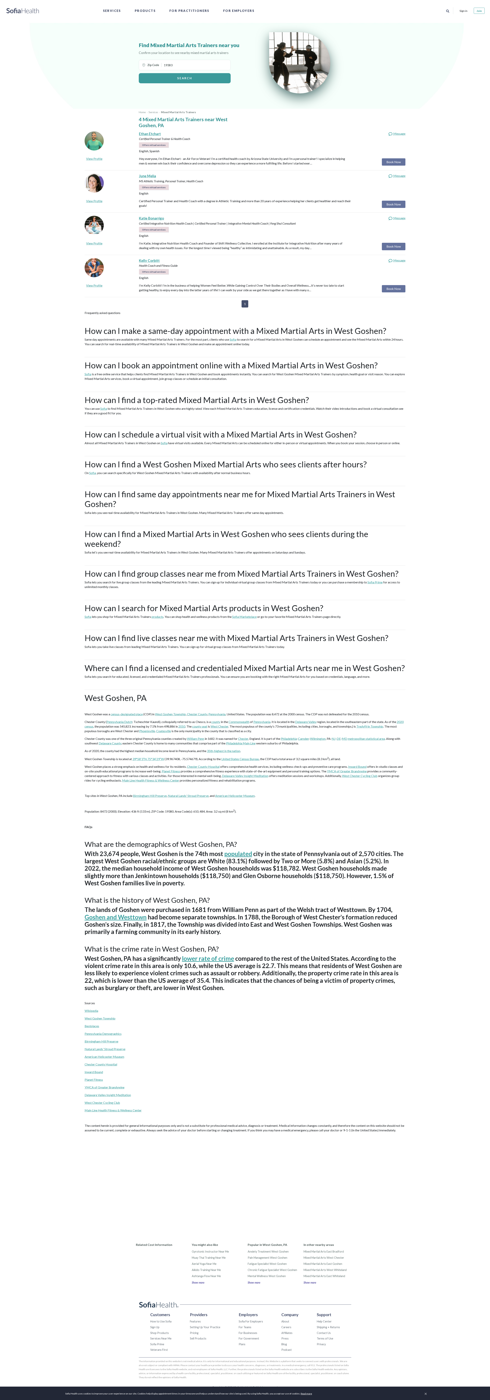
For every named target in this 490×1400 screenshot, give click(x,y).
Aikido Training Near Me (206, 1270)
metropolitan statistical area (366, 738)
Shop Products (159, 1333)
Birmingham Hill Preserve (150, 795)
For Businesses (248, 1333)
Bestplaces (92, 1026)
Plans (242, 1344)
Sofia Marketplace (244, 616)
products (157, 616)
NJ (334, 738)
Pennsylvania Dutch (119, 722)
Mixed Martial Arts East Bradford (324, 1251)
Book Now (393, 162)
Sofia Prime (375, 582)
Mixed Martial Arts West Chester (324, 1257)
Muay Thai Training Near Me (209, 1257)
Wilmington (318, 738)
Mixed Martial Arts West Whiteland (325, 1270)
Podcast (286, 1349)
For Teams (245, 1327)
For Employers (238, 10)
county (215, 722)
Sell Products (198, 1338)
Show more (198, 1282)
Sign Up (154, 1327)
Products (145, 10)
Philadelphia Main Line (241, 743)
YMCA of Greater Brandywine (347, 771)
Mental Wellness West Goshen (267, 1276)
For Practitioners (189, 10)
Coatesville (163, 731)
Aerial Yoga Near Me (204, 1263)
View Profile (94, 158)
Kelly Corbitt (149, 260)
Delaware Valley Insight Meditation (245, 776)
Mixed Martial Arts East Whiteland (324, 1276)
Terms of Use (325, 1338)
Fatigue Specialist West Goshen (267, 1263)
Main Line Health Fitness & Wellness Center (150, 780)
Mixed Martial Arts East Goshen (323, 1263)
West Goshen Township (170, 714)
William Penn (195, 738)
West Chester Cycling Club (359, 776)
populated (238, 853)
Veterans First (159, 1349)
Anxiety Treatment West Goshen (268, 1251)
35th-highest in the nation (223, 751)
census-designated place (127, 714)
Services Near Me (161, 1338)
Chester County (197, 714)
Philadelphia (289, 738)
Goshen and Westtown (116, 917)
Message (399, 133)
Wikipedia (91, 1010)
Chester (243, 738)
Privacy (321, 1344)
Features (195, 1321)
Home (142, 112)
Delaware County (110, 743)
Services (112, 10)
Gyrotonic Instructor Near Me (210, 1251)
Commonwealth (239, 722)
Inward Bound (357, 766)
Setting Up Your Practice (205, 1327)
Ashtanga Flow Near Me (206, 1276)
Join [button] (479, 10)
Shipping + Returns (328, 1327)
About (285, 1321)
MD (344, 738)
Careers (286, 1327)
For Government (249, 1338)
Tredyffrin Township (369, 726)
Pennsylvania (216, 714)
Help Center (324, 1321)
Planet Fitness (171, 771)
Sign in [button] (463, 10)
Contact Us (324, 1333)
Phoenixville (147, 731)
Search (184, 78)
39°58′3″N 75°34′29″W (148, 759)
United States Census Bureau (240, 759)
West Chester (219, 726)
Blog (284, 1344)
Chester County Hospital (203, 766)
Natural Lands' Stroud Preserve (188, 795)
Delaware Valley (305, 722)
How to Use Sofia (161, 1321)
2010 (181, 726)
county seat (199, 726)
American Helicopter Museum (235, 795)
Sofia (233, 339)
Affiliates (286, 1333)
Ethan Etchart (150, 134)
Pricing (194, 1333)
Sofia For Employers (251, 1321)
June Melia (147, 176)
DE (339, 738)
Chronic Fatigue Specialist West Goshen (272, 1270)
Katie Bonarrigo (151, 218)
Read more (306, 1393)
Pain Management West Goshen (267, 1257)
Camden (303, 738)
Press (285, 1338)
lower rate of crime (208, 958)
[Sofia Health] (22, 11)
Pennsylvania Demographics (103, 1033)
